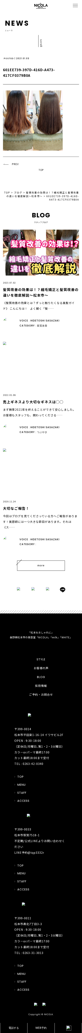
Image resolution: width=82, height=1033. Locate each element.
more (41, 565)
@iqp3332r (36, 852)
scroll (41, 43)
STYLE (41, 659)
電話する (14, 1028)
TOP (41, 170)
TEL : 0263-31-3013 (28, 953)
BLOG (41, 677)
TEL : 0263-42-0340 (28, 763)
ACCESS (23, 801)
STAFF (21, 793)
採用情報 (41, 686)
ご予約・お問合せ (41, 695)
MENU (21, 785)
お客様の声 (41, 668)
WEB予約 (41, 1028)
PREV (15, 164)
